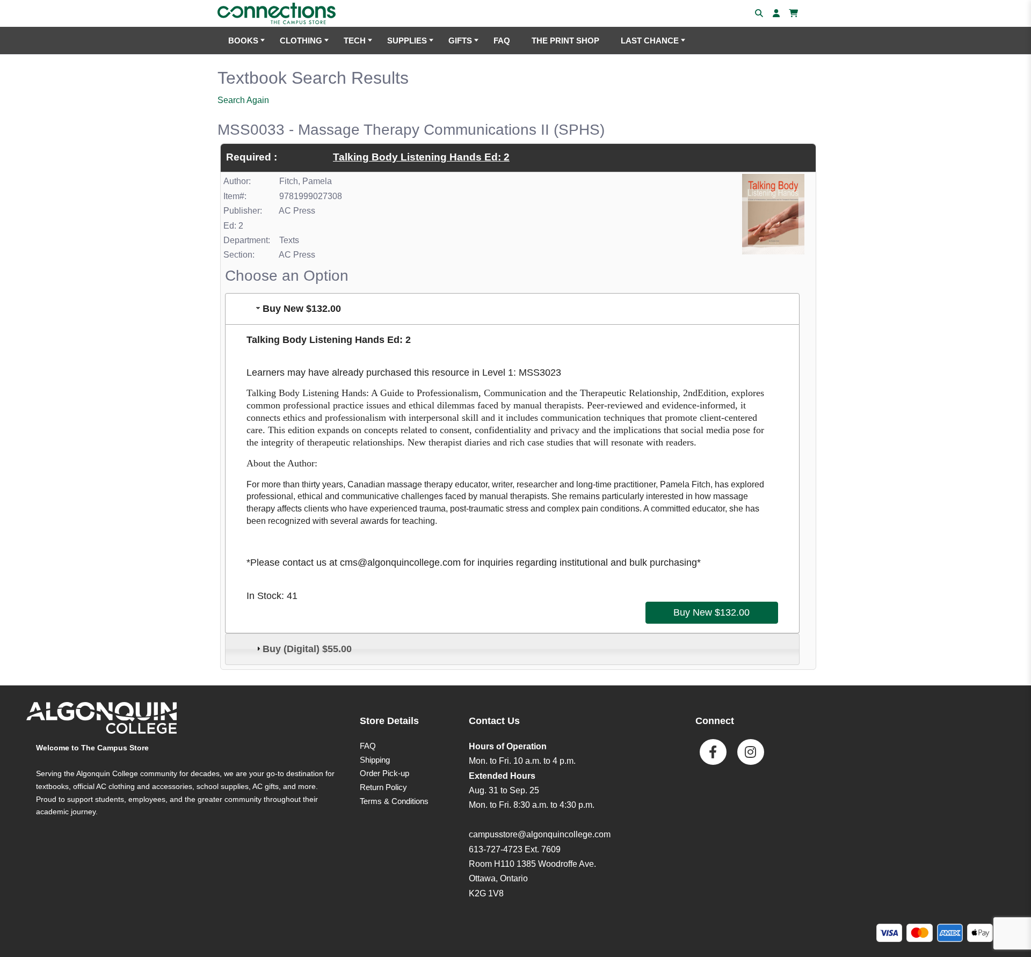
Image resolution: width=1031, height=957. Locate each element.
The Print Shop (565, 40)
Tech (355, 40)
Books (243, 40)
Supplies (407, 40)
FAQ (501, 40)
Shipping (375, 759)
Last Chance (650, 40)
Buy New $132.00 (711, 612)
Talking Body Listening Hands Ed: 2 (421, 157)
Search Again (243, 100)
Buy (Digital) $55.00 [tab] (307, 649)
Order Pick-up (384, 773)
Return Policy (383, 787)
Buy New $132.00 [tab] (302, 308)
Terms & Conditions (394, 801)
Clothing (301, 40)
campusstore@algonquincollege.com (540, 834)
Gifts (460, 40)
